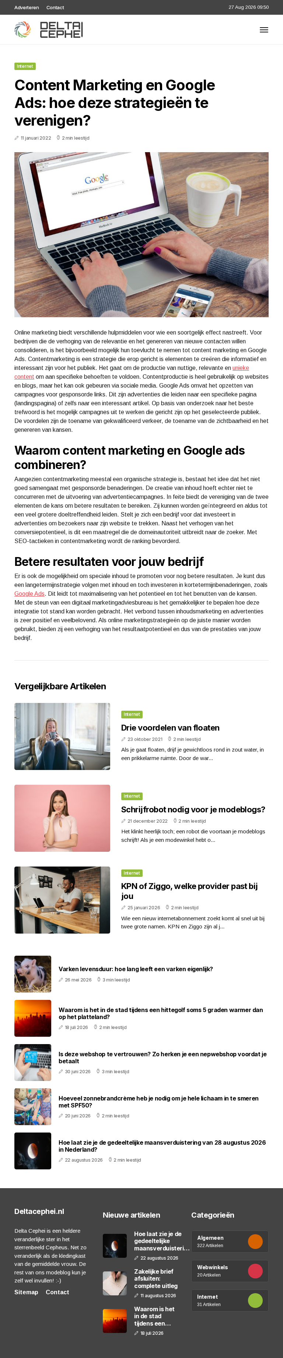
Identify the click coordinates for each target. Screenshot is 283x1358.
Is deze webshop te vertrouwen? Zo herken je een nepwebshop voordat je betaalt (162, 1058)
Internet (25, 66)
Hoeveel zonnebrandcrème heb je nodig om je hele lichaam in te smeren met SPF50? (159, 1102)
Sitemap (26, 1292)
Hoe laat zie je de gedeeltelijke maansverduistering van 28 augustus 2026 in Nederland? (162, 1146)
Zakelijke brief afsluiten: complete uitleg (156, 1278)
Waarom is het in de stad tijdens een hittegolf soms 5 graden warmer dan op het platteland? (161, 1014)
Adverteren (26, 7)
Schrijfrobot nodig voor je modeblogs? (193, 809)
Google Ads (29, 594)
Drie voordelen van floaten (170, 727)
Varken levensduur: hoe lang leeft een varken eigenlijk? (136, 969)
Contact (55, 7)
